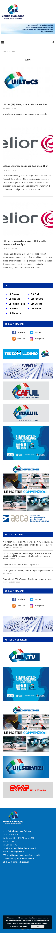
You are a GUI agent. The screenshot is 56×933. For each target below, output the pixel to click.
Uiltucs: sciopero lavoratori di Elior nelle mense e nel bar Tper (24, 243)
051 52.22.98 (11, 841)
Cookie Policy (9, 858)
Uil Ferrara (14, 294)
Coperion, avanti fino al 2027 (15, 564)
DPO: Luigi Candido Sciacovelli (16, 862)
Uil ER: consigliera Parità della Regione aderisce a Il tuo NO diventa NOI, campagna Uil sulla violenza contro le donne (27, 556)
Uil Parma (13, 308)
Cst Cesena (36, 303)
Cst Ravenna (37, 298)
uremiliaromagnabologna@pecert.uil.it (23, 855)
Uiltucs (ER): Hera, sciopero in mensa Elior (25, 104)
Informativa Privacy (25, 858)
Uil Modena (14, 298)
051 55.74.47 (11, 844)
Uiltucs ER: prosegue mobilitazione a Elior (25, 165)
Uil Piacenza (15, 313)
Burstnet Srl (31, 929)
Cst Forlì (35, 294)
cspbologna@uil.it (16, 851)
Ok (38, 926)
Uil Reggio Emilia (17, 303)
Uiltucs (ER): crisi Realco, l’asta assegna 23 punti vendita (27, 570)
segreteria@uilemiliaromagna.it (22, 848)
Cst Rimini (36, 308)
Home (5, 51)
